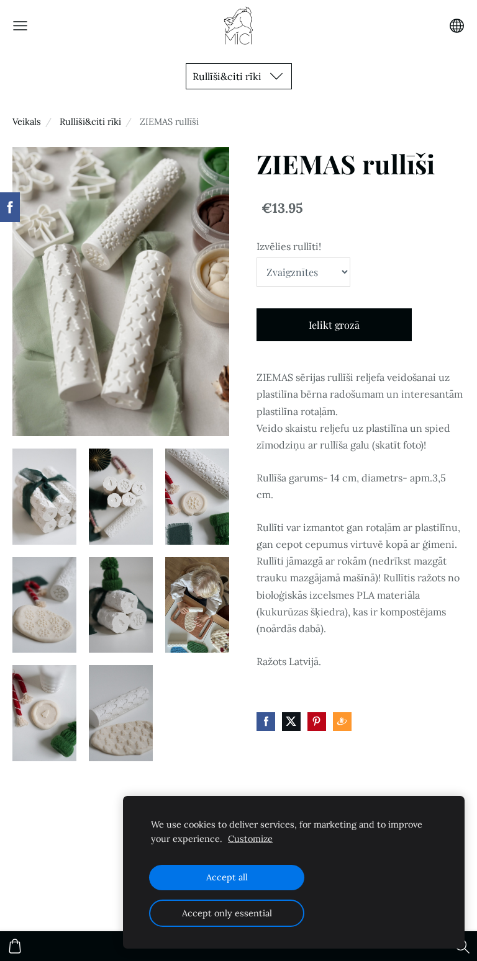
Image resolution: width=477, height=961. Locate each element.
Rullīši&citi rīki (90, 121)
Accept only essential (227, 913)
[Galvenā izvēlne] (20, 26)
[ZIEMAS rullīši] (44, 497)
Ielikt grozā (334, 324)
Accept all (227, 877)
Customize (250, 838)
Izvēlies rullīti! (289, 246)
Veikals (26, 121)
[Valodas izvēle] (457, 26)
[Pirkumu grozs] (15, 946)
